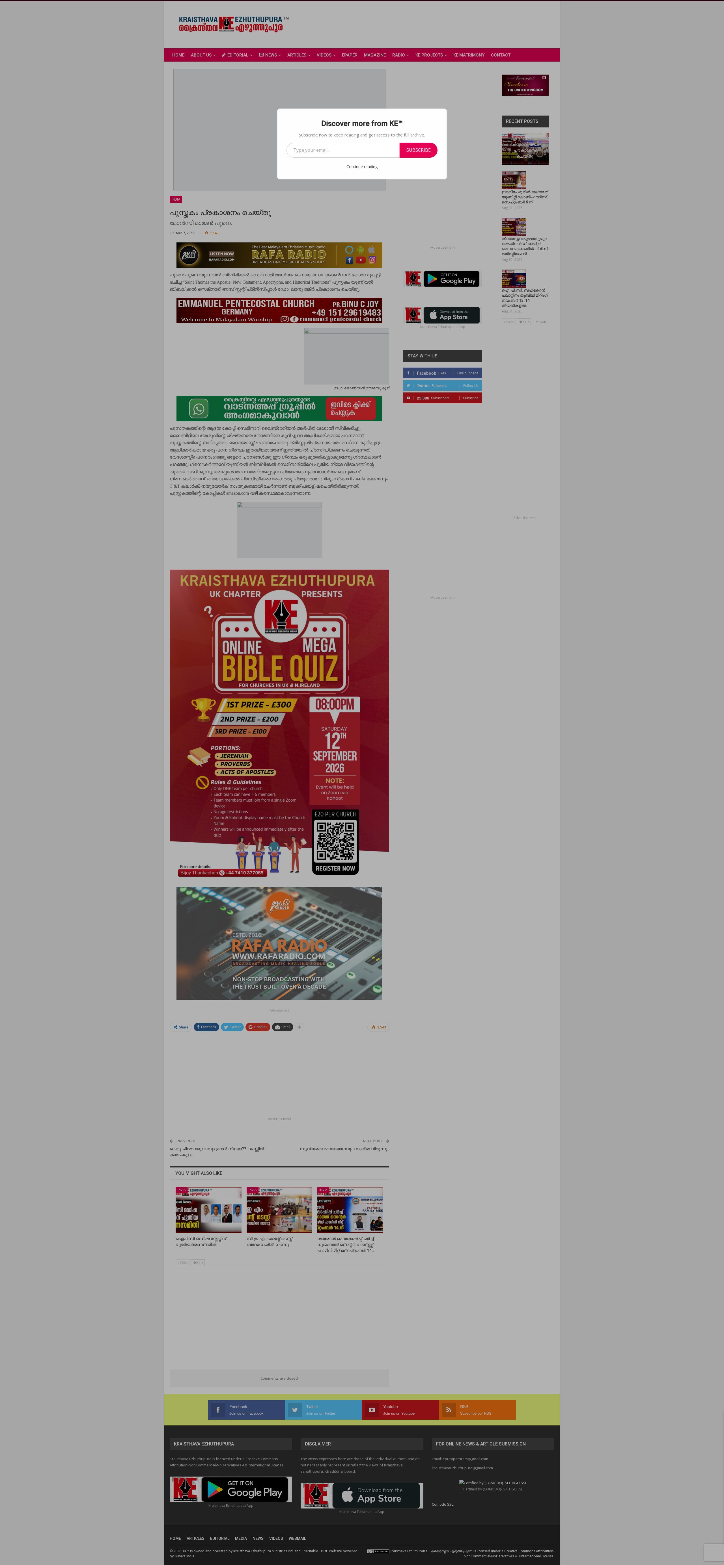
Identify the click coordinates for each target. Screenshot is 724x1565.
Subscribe (418, 150)
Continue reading (362, 166)
